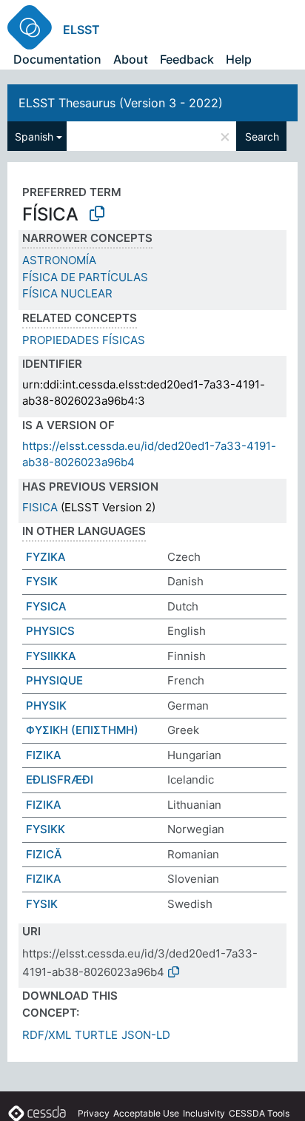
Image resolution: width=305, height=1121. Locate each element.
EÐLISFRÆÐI (59, 779)
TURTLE (96, 1035)
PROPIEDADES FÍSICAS (83, 340)
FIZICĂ (44, 854)
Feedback (187, 59)
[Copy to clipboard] (97, 214)
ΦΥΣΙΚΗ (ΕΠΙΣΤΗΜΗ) (82, 730)
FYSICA (46, 606)
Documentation (57, 59)
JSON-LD (145, 1035)
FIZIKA (43, 755)
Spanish (34, 136)
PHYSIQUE (54, 680)
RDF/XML (46, 1035)
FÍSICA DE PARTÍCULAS (85, 277)
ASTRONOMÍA (59, 260)
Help (239, 59)
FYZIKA (46, 557)
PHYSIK (46, 705)
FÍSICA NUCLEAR (67, 293)
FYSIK (42, 581)
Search (262, 136)
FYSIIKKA (51, 656)
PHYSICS (50, 631)
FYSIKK (45, 829)
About (130, 59)
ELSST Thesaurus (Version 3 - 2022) (121, 102)
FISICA (40, 507)
